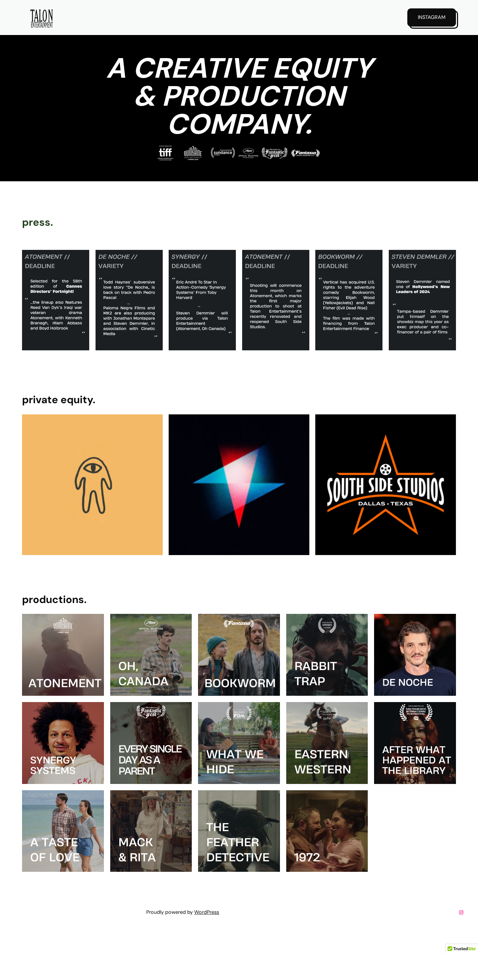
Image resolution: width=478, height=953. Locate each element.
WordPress (206, 912)
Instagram (431, 17)
